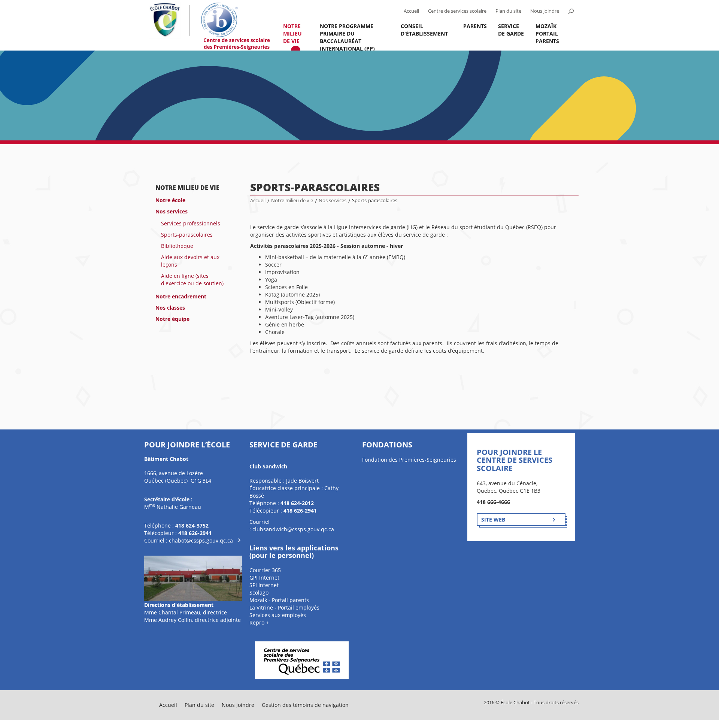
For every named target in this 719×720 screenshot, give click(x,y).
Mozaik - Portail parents (279, 600)
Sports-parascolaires (187, 234)
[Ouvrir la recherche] (571, 11)
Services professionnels (190, 223)
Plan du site (508, 11)
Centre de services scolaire (457, 11)
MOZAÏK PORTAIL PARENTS (547, 33)
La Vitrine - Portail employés (284, 607)
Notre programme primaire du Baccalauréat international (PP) (347, 36)
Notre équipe (172, 318)
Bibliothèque (177, 245)
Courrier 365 (265, 570)
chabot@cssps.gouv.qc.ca (201, 540)
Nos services (171, 211)
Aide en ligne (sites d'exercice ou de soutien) (192, 279)
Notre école (170, 200)
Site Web (493, 519)
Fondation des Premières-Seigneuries (409, 459)
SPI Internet (264, 585)
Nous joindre (544, 11)
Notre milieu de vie (292, 33)
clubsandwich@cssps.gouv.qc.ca (293, 529)
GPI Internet (264, 577)
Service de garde (511, 29)
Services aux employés (277, 615)
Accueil (411, 11)
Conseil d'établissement (424, 29)
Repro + (259, 622)
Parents (475, 26)
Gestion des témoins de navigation (305, 704)
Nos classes (170, 307)
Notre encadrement (180, 296)
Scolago (259, 592)
